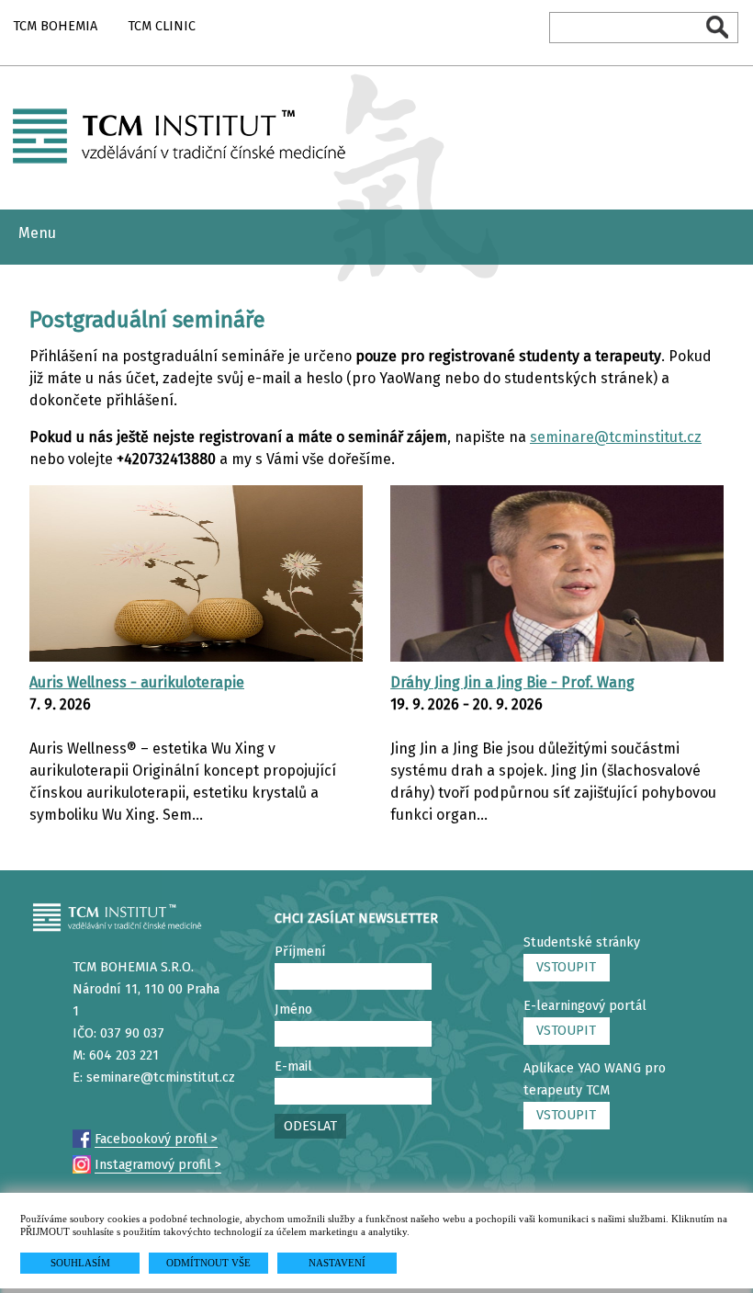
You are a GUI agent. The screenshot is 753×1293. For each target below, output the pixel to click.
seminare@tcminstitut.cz (616, 437)
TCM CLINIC (162, 26)
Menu (37, 233)
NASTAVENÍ (337, 1262)
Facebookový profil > (156, 1139)
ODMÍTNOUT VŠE (208, 1262)
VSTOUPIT (566, 967)
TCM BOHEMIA (55, 26)
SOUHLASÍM (80, 1262)
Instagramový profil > (158, 1165)
